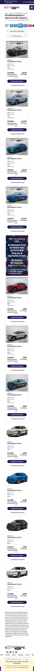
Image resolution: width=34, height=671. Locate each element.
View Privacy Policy (23, 667)
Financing (20, 655)
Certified (7, 655)
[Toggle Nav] (31, 7)
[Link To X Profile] (10, 652)
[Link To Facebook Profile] (7, 652)
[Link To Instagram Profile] (16, 652)
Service (14, 655)
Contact (27, 655)
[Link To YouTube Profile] (13, 652)
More (16, 77)
